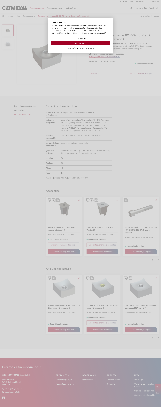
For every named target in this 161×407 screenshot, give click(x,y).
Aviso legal (90, 48)
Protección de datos (75, 48)
